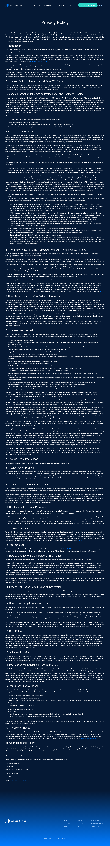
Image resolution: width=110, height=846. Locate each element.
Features (80, 820)
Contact (79, 829)
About (65, 829)
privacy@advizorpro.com (38, 61)
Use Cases (67, 823)
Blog (65, 826)
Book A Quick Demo (88, 5)
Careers (79, 826)
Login (101, 5)
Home (65, 820)
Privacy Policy (95, 826)
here (101, 291)
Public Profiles (95, 820)
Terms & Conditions (97, 823)
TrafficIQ (80, 823)
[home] (14, 5)
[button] (36, 5)
